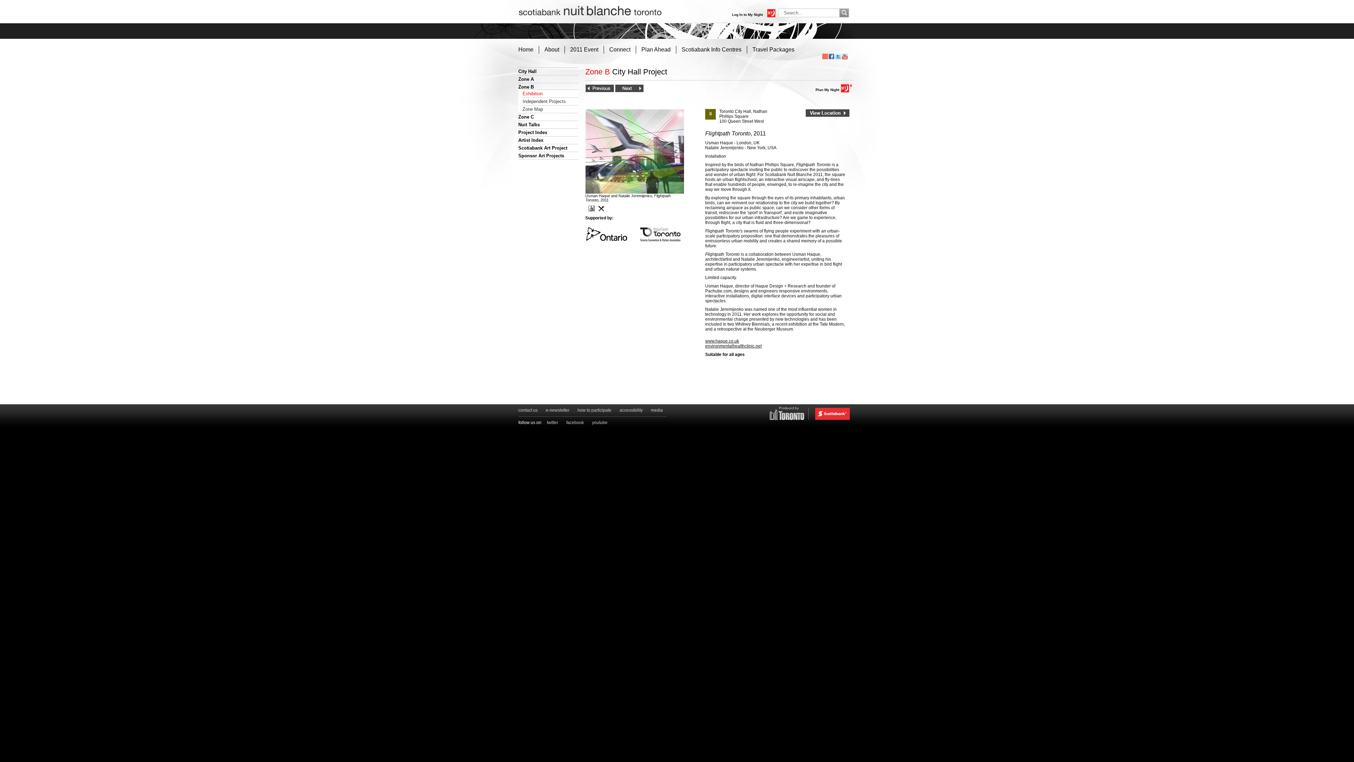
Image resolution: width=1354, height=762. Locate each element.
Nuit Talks (529, 124)
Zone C (526, 117)
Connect (619, 50)
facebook (575, 422)
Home (525, 50)
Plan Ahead (656, 50)
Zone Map (533, 109)
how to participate (594, 410)
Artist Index (530, 140)
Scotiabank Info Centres (712, 50)
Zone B (526, 87)
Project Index (532, 132)
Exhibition (533, 93)
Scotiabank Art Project (542, 148)
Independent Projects (544, 101)
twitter (552, 422)
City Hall (527, 71)
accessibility (631, 410)
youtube (600, 422)
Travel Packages (773, 50)
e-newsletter (557, 410)
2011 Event (584, 50)
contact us (528, 410)
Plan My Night (827, 90)
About (551, 50)
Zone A (526, 79)
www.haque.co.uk (722, 341)
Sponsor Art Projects (541, 155)
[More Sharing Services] (825, 56)
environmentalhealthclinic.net (733, 346)
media (657, 410)
